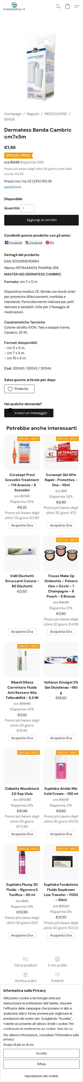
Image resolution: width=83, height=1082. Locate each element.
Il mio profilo (57, 965)
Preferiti (57, 981)
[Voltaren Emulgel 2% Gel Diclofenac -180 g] (61, 660)
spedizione (12, 187)
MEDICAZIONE (56, 114)
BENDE (9, 119)
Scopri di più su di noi (18, 1044)
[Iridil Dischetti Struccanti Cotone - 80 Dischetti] (22, 553)
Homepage (12, 114)
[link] (41, 1074)
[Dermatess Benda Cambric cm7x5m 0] (41, 67)
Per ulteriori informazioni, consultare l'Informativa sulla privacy (41, 1037)
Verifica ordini (25, 981)
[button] (15, 6)
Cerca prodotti (25, 965)
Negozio (33, 114)
